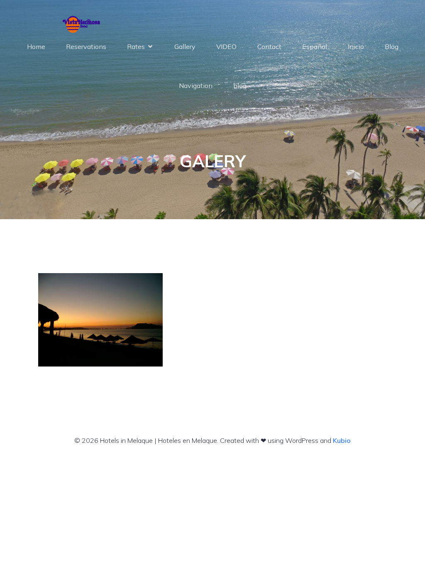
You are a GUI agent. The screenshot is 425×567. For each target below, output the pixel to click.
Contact (269, 46)
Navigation (195, 85)
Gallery (184, 46)
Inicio (356, 46)
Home (36, 46)
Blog (391, 46)
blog (240, 85)
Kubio (342, 440)
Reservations (86, 46)
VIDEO (226, 46)
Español (314, 46)
